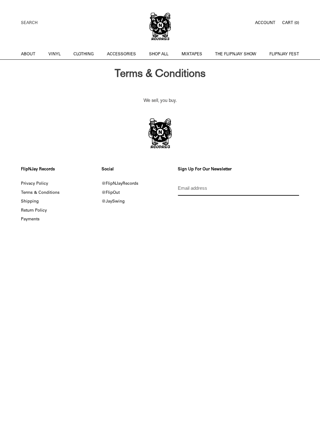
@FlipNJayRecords (120, 184)
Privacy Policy (34, 184)
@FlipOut (111, 193)
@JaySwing (113, 201)
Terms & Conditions (40, 193)
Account (267, 23)
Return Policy (34, 211)
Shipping (30, 201)
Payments (30, 219)
